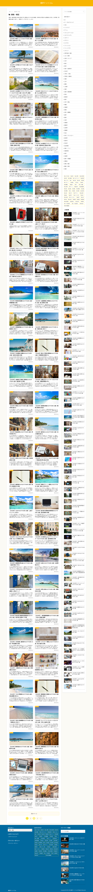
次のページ (34, 814)
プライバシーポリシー (13, 843)
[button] (84, 11)
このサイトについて (12, 836)
